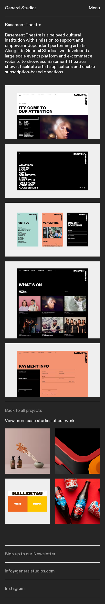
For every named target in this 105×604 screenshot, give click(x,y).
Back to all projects (23, 410)
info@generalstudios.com (30, 571)
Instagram (15, 588)
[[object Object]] (27, 451)
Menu (94, 8)
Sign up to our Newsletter (30, 554)
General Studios (21, 8)
